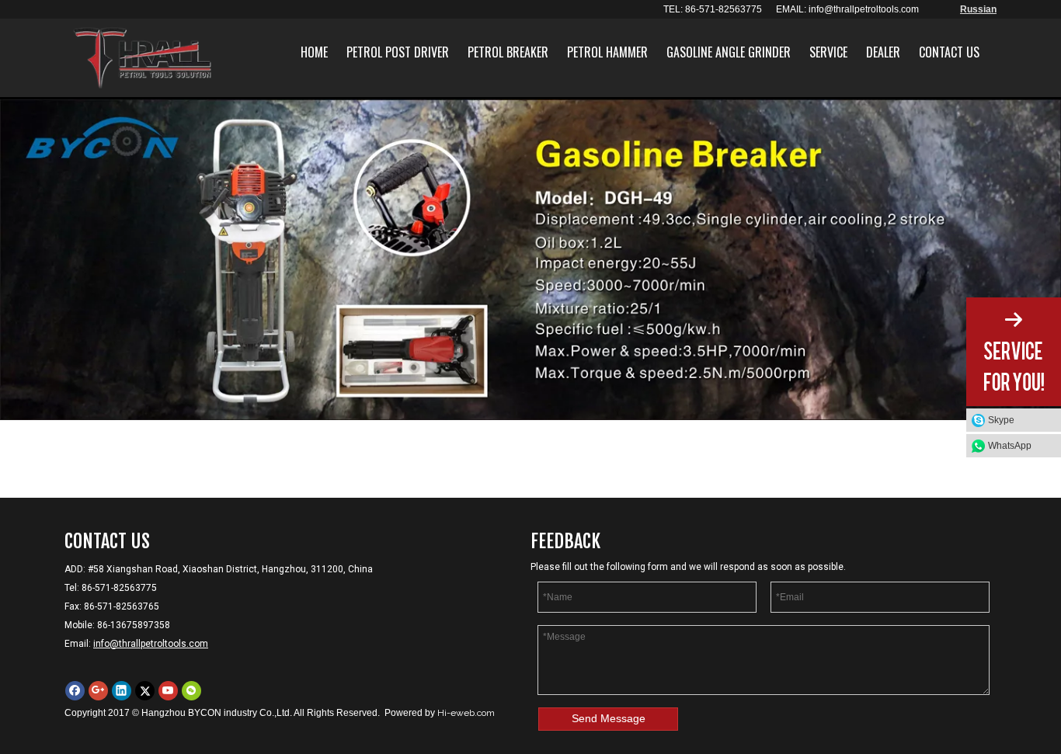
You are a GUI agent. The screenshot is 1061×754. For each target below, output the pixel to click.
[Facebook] (75, 690)
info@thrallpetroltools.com (864, 9)
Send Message (608, 718)
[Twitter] (145, 690)
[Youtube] (168, 690)
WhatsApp (1009, 445)
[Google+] (98, 690)
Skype (1001, 420)
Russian (978, 9)
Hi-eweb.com (466, 712)
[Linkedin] (121, 690)
